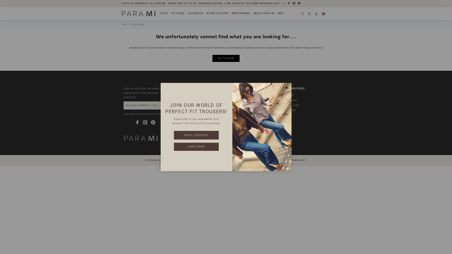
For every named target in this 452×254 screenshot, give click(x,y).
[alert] (226, 127)
